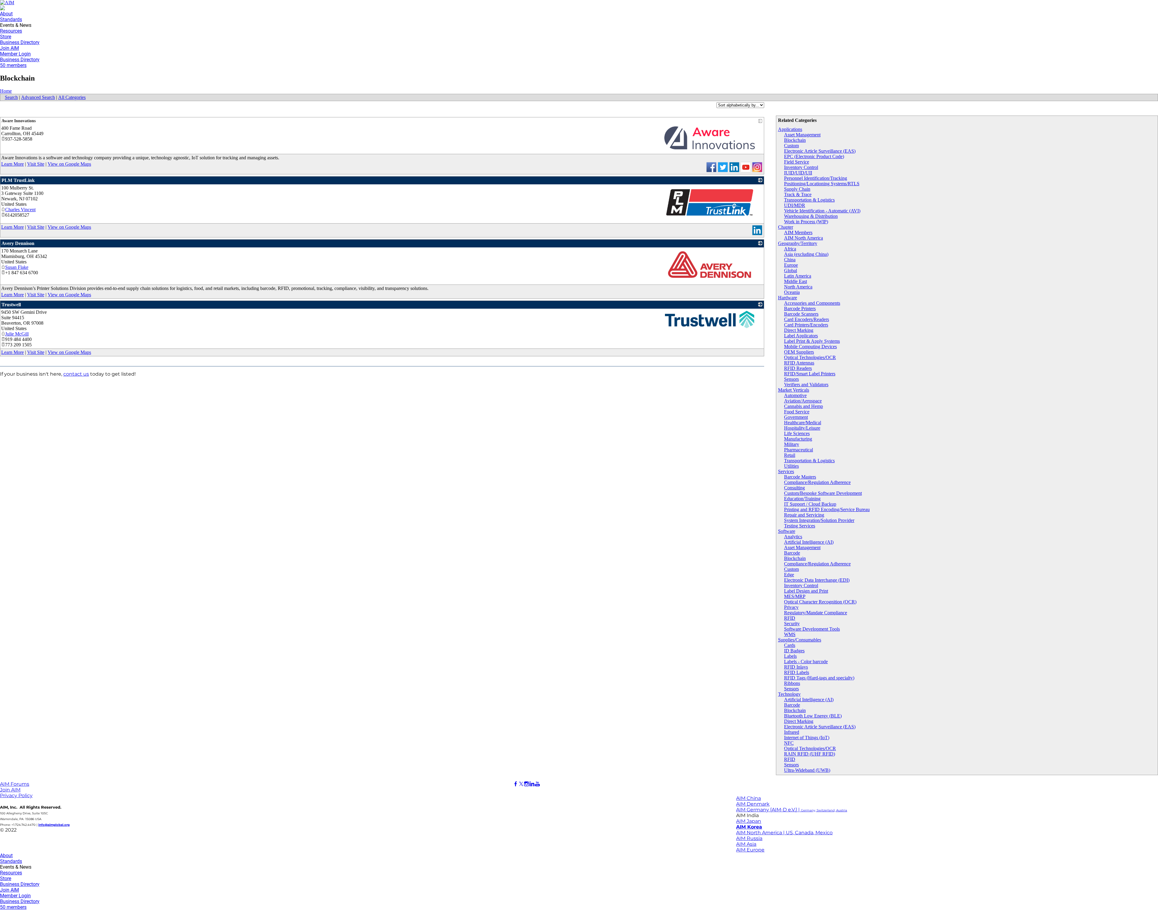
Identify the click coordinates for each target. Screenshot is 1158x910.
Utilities (791, 466)
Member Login (15, 54)
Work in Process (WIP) (806, 221)
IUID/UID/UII (798, 172)
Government (796, 417)
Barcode (792, 552)
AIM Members (798, 232)
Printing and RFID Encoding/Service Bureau (827, 509)
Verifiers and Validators (806, 384)
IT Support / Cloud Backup (810, 504)
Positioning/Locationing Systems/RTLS (821, 183)
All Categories (72, 97)
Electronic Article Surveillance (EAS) (820, 151)
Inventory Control (801, 167)
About (6, 14)
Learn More (12, 164)
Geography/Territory (797, 243)
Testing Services (799, 525)
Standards (11, 19)
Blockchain (795, 140)
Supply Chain (797, 189)
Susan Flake (16, 267)
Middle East (795, 281)
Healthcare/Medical (802, 422)
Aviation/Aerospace (803, 400)
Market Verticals (793, 390)
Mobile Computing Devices (810, 346)
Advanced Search (38, 97)
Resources (11, 31)
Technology (789, 694)
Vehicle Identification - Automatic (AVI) (822, 210)
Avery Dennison (18, 243)
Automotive (795, 395)
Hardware (787, 297)
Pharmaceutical (798, 449)
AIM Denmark (753, 804)
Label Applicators (801, 335)
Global (790, 270)
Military (791, 444)
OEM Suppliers (799, 352)
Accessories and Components (812, 303)
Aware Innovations (19, 121)
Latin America (797, 275)
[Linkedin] (532, 784)
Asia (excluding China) (806, 254)
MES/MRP (794, 596)
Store (5, 37)
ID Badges (794, 650)
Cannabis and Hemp (803, 406)
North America (798, 286)
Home (6, 91)
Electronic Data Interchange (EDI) (817, 580)
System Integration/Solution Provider (819, 520)
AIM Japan (748, 821)
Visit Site (35, 164)
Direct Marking (798, 330)
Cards (789, 645)
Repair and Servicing (804, 514)
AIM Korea (749, 827)
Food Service (796, 411)
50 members (13, 65)
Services (786, 471)
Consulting (794, 487)
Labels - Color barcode (806, 661)
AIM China (748, 798)
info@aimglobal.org (54, 825)
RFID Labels (796, 672)
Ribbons (792, 683)
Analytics (793, 536)
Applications (790, 129)
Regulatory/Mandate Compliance (815, 612)
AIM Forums (14, 784)
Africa (790, 248)
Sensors (791, 379)
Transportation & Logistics (809, 199)
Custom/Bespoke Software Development (823, 493)
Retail (789, 455)
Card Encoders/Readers (806, 319)
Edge (789, 574)
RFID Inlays (796, 667)
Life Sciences (797, 433)
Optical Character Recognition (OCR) (820, 601)
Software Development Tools (812, 629)
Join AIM (9, 48)
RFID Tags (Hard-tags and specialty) (819, 677)
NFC (789, 743)
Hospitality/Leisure (802, 428)
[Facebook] (515, 784)
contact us (76, 374)
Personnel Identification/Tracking (815, 178)
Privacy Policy (16, 795)
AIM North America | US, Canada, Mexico (784, 832)
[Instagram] (526, 784)
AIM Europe (750, 850)
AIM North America (803, 237)
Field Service (796, 161)
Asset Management (802, 134)
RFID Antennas (799, 362)
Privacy (791, 607)
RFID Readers (798, 368)
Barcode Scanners (801, 314)
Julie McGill (17, 333)
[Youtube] (537, 784)
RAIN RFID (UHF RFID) (809, 753)
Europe (791, 265)
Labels (790, 656)
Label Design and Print (806, 590)
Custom (791, 145)
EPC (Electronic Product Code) (814, 156)
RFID (789, 618)
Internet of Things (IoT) (806, 737)
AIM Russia (749, 838)
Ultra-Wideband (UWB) (807, 770)
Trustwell (11, 304)
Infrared (791, 732)
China (790, 259)
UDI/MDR (794, 205)
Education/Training (802, 498)
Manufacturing (798, 438)
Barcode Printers (800, 308)
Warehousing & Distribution (811, 216)
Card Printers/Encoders (806, 324)
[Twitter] (521, 784)
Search (11, 97)
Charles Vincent (20, 209)
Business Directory (20, 42)
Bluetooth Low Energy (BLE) (813, 715)
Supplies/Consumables (799, 639)
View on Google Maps (69, 164)
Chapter (785, 227)
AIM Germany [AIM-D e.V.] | (791, 810)
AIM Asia (746, 844)
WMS (790, 634)
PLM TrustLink (18, 180)
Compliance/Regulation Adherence (817, 482)
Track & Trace (798, 194)
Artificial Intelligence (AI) (809, 542)
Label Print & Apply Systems (812, 341)
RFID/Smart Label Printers (809, 373)
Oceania (792, 292)
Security (792, 623)
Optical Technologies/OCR (810, 357)
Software (786, 531)
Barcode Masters (800, 476)
